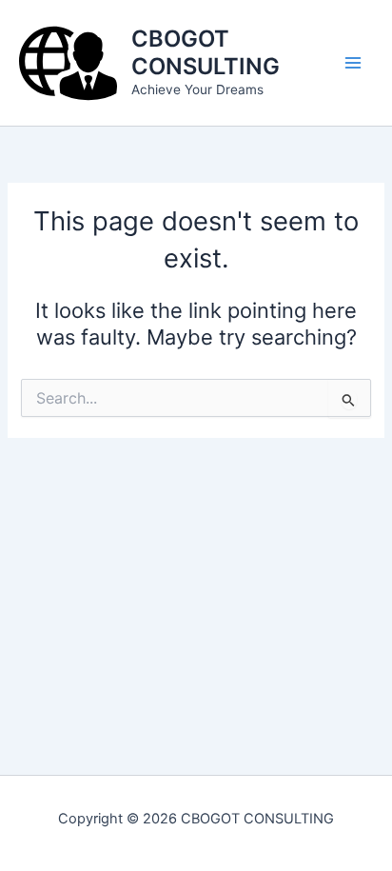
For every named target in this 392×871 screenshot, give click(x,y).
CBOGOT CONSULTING (205, 52)
